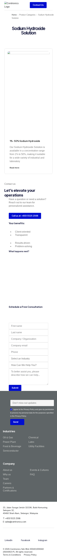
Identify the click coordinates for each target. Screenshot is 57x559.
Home (14, 15)
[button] (50, 5)
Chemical (33, 437)
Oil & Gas (8, 437)
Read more (14, 168)
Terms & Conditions (12, 555)
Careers (7, 483)
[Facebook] (25, 536)
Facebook (25, 540)
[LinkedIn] (8, 536)
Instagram (42, 540)
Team (6, 479)
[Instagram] (42, 536)
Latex (31, 442)
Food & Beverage (12, 446)
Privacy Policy (30, 555)
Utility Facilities (36, 446)
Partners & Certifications (10, 489)
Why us (7, 474)
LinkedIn (8, 540)
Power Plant (9, 442)
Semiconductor (11, 450)
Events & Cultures (39, 470)
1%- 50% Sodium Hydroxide (25, 141)
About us (7, 470)
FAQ (32, 474)
